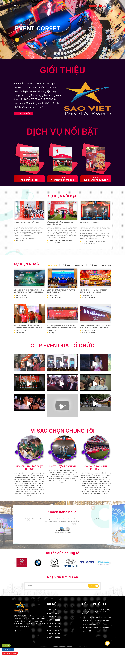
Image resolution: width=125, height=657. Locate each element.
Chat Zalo (6, 645)
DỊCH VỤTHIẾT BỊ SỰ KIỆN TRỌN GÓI (62, 178)
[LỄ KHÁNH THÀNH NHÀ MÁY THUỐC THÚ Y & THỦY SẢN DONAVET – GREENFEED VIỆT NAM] (29, 278)
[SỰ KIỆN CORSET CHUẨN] (95, 210)
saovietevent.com (104, 627)
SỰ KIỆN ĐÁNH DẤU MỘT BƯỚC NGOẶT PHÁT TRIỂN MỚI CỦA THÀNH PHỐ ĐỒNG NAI (62, 327)
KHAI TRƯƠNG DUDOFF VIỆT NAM (26, 222)
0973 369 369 (93, 617)
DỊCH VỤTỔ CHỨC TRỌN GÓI (29, 178)
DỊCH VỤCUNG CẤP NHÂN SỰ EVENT (96, 178)
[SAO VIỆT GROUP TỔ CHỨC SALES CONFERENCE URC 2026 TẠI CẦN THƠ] (29, 313)
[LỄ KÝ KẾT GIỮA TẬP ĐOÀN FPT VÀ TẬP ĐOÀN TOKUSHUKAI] (62, 278)
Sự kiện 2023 (54, 620)
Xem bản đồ (86, 631)
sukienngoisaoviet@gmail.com (98, 621)
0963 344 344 (105, 617)
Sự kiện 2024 (54, 616)
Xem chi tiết (28, 215)
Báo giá (93, 6)
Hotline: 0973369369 (10, 653)
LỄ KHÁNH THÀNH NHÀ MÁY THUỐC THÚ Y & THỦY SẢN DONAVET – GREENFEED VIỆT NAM (29, 292)
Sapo (86, 646)
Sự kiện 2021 (54, 627)
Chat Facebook (7, 649)
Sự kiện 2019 (54, 634)
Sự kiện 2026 (54, 610)
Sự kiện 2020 (54, 630)
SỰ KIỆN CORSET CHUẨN (89, 222)
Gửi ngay (92, 586)
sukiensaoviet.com (89, 627)
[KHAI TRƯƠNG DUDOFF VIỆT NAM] (29, 210)
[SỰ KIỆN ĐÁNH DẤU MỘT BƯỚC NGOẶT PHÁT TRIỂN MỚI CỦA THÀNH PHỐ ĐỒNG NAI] (62, 313)
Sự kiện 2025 (54, 613)
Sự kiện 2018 (54, 637)
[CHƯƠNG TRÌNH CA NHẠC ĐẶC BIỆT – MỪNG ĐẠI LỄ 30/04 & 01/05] (95, 278)
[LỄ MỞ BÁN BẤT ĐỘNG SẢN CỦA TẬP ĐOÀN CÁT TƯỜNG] (62, 210)
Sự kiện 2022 (54, 623)
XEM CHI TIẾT (23, 113)
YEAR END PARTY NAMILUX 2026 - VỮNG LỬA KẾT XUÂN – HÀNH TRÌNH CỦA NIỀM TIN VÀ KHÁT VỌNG (95, 327)
